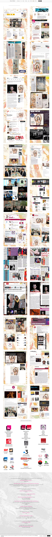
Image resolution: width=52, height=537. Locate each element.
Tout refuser (44, 535)
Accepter (49, 535)
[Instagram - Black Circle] (41, 1)
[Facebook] (40, 1)
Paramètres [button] (41, 535)
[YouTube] (38, 1)
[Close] (51, 535)
